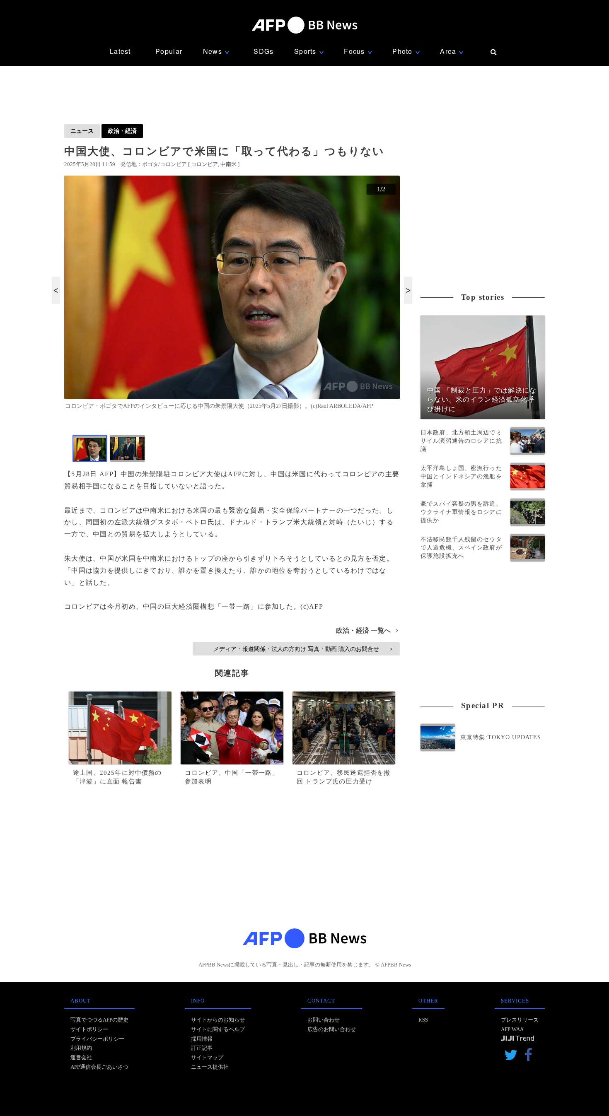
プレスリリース (520, 1020)
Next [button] (408, 290)
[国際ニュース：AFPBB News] (304, 25)
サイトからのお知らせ (218, 1020)
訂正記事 (202, 1048)
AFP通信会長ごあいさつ (99, 1067)
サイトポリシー (89, 1029)
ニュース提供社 (210, 1067)
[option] (232, 296)
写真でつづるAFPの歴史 (99, 1020)
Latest (120, 51)
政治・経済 (122, 131)
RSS (423, 1020)
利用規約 (81, 1048)
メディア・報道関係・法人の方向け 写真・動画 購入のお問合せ (302, 649)
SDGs (263, 51)
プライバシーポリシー (97, 1039)
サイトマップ (207, 1057)
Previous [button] (56, 290)
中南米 (228, 164)
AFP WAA (512, 1029)
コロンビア (204, 164)
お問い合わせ (323, 1020)
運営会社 (81, 1057)
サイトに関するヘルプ (218, 1029)
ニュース (82, 131)
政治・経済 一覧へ (367, 630)
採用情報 (202, 1039)
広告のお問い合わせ (331, 1029)
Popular (168, 51)
